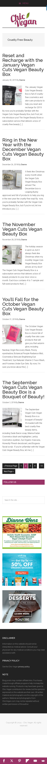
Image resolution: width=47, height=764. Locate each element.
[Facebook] (4, 760)
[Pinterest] (20, 760)
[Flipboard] (27, 760)
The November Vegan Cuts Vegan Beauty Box (22, 229)
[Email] (35, 760)
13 (42, 466)
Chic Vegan (23, 20)
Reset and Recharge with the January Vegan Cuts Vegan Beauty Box (23, 65)
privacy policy (24, 667)
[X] (12, 760)
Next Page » (9, 472)
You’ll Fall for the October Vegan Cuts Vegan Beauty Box (23, 306)
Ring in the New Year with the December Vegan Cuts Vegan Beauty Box (23, 149)
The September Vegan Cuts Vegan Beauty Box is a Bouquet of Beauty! (23, 389)
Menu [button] (25, 3)
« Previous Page (10, 466)
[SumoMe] (43, 760)
